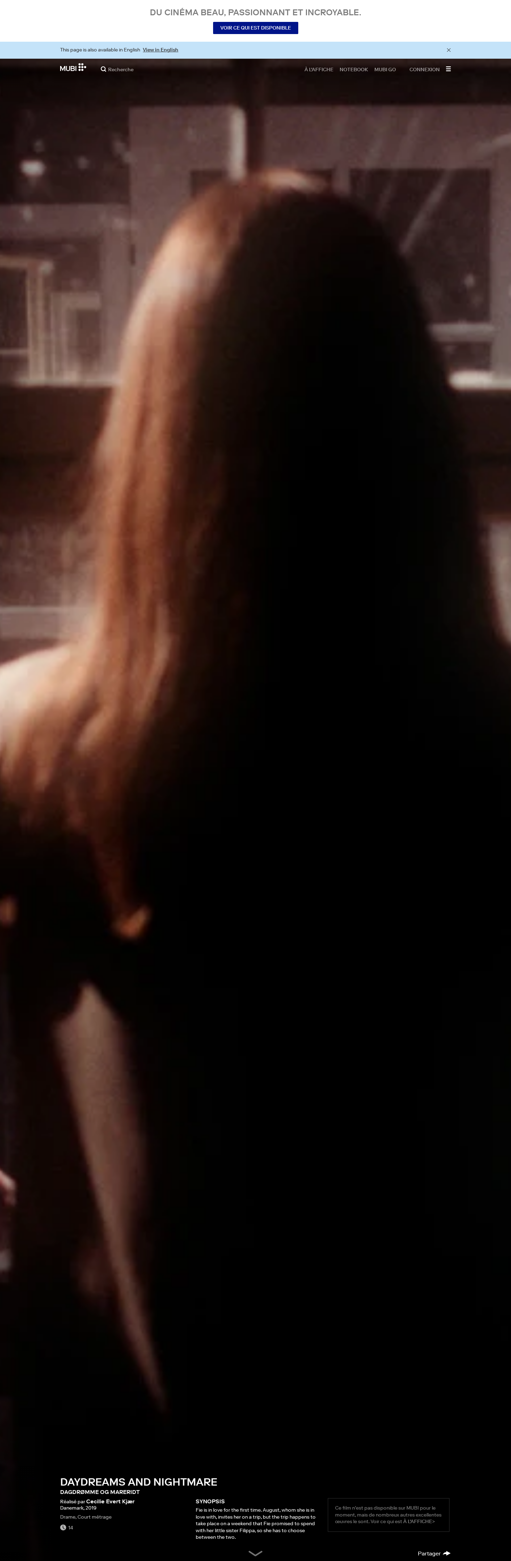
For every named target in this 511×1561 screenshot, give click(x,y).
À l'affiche (319, 69)
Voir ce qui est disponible (255, 28)
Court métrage (95, 1517)
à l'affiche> (419, 1521)
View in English (160, 50)
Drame (67, 1517)
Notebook (354, 69)
